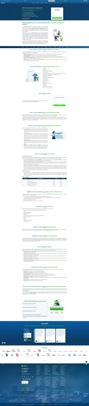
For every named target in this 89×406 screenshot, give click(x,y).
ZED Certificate (62, 374)
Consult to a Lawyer (62, 394)
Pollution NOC (38, 366)
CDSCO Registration (25, 40)
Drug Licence (38, 374)
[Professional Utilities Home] (28, 366)
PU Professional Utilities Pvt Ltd (27, 404)
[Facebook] (22, 377)
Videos (45, 399)
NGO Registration (62, 377)
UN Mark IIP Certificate (55, 366)
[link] (6, 0)
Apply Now (59, 105)
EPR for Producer (39, 369)
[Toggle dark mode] (87, 3)
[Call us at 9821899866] (86, 362)
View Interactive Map (24, 381)
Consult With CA (62, 390)
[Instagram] (24, 377)
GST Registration (38, 380)
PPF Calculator (38, 394)
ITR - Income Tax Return (47, 380)
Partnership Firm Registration (55, 380)
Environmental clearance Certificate (48, 87)
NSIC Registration (62, 371)
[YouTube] (33, 377)
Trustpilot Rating (27, 331)
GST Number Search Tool (39, 393)
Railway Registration (62, 369)
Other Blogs (53, 400)
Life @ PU (45, 394)
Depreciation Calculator (39, 395)
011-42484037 (25, 371)
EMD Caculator (38, 399)
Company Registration (54, 377)
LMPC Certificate (54, 369)
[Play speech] (3, 364)
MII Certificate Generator (39, 390)
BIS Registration (38, 370)
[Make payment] (25, 388)
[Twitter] (26, 377)
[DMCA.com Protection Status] (43, 404)
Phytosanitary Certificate (47, 374)
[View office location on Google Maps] (28, 382)
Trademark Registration (47, 377)
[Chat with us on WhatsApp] (86, 364)
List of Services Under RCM (55, 394)
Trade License (38, 381)
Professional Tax (38, 385)
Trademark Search (39, 398)
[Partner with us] (25, 386)
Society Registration (62, 385)
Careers (45, 395)
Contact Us (45, 390)
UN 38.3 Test (53, 370)
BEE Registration (38, 371)
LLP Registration (54, 381)
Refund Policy (61, 404)
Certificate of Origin (46, 371)
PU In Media (45, 398)
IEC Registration (46, 366)
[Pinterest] (30, 377)
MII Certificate (62, 370)
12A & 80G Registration (63, 380)
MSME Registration (39, 377)
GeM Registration (62, 366)
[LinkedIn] (28, 377)
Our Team (45, 393)
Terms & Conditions (56, 404)
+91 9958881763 (25, 368)
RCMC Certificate (46, 369)
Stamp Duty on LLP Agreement (55, 397)
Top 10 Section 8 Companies (55, 390)
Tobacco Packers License (55, 374)
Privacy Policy (50, 404)
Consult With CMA (62, 393)
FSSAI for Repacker (54, 371)
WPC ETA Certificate (46, 385)
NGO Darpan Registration (63, 381)
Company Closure (46, 381)
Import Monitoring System (47, 370)
